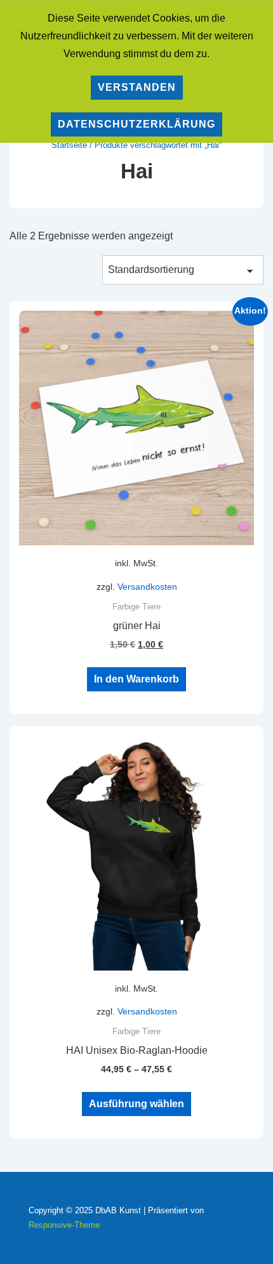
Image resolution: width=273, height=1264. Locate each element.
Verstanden (137, 87)
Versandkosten (147, 587)
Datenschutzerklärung (136, 124)
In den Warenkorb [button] (136, 679)
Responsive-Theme (64, 1225)
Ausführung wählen (136, 1103)
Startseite (69, 145)
